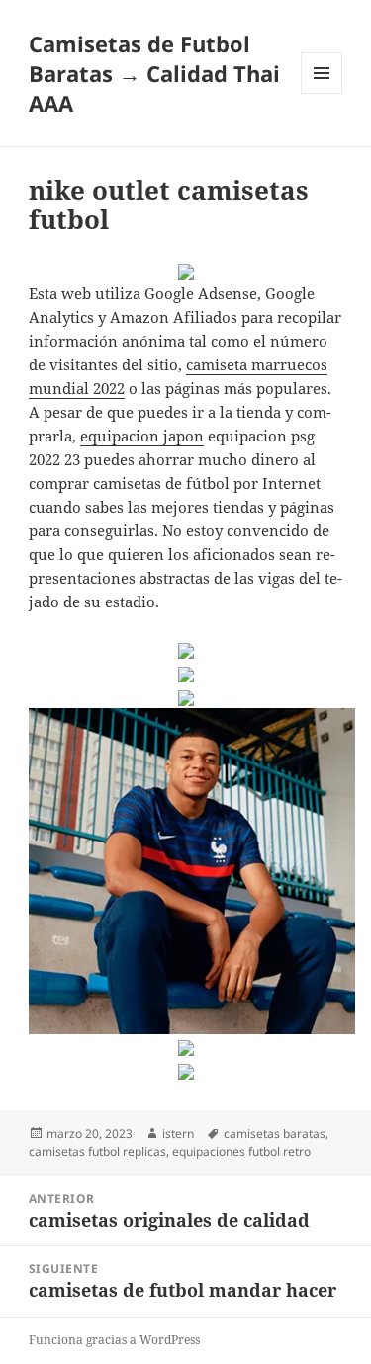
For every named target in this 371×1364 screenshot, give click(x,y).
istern (178, 1133)
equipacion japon (142, 435)
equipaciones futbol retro (241, 1151)
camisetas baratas (274, 1133)
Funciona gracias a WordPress (114, 1339)
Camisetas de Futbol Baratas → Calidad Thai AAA (154, 73)
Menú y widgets (322, 93)
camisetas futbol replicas (97, 1151)
